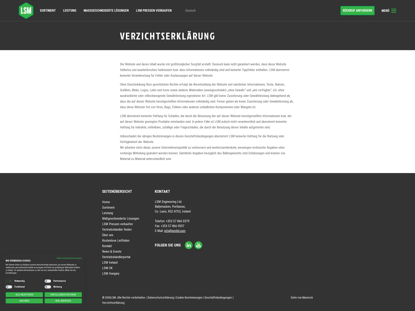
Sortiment (48, 10)
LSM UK (107, 268)
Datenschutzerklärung (161, 297)
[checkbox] (9, 281)
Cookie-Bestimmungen (189, 297)
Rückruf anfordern (357, 10)
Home (106, 202)
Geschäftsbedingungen (218, 297)
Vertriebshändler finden (117, 229)
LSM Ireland (110, 262)
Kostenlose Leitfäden (115, 240)
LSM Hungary (110, 273)
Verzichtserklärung (113, 302)
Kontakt (107, 246)
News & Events (111, 251)
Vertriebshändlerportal (116, 257)
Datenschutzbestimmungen (69, 258)
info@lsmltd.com (174, 231)
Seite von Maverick (302, 297)
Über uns (107, 235)
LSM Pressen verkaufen (154, 10)
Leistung (69, 10)
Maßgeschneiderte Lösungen (106, 10)
